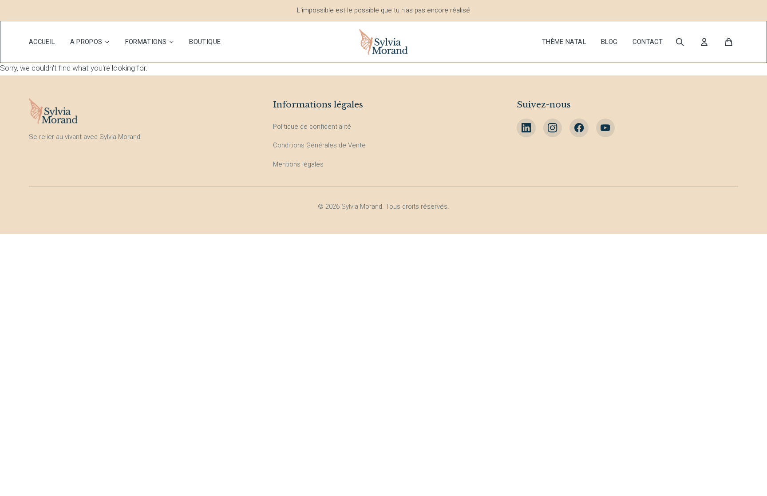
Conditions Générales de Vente (319, 145)
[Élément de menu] (526, 128)
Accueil (42, 42)
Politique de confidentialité (312, 127)
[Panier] (729, 42)
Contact (648, 42)
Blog (609, 42)
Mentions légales (298, 164)
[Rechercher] (679, 42)
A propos (86, 42)
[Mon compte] (704, 42)
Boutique (205, 42)
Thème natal (564, 42)
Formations (146, 42)
